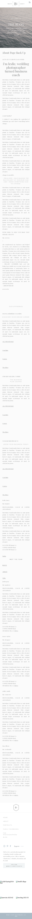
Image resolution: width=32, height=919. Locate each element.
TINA (4, 578)
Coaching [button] (5, 350)
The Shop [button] (5, 367)
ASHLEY (4, 572)
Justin (4, 556)
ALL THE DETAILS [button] (7, 341)
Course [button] (4, 359)
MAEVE (4, 565)
